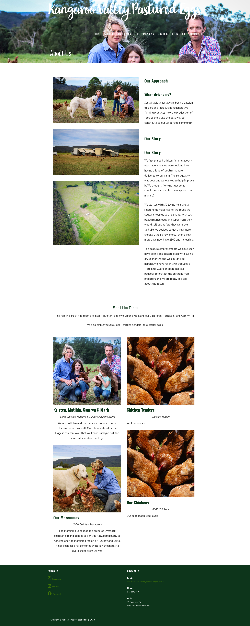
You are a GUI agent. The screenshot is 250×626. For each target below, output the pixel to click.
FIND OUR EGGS (125, 34)
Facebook (57, 594)
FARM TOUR (163, 34)
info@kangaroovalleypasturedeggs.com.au (145, 581)
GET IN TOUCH (178, 34)
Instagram (56, 579)
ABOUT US (109, 34)
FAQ (137, 34)
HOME (97, 34)
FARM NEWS (148, 34)
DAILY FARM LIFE (196, 34)
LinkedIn (55, 586)
